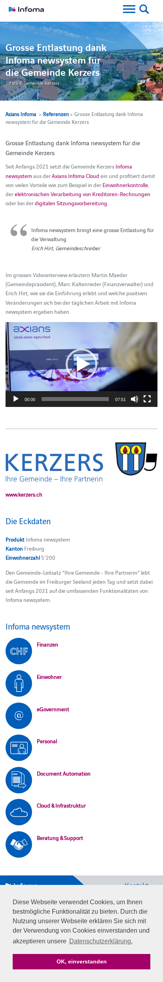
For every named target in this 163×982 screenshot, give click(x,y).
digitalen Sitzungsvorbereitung (71, 203)
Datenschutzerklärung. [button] (101, 941)
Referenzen (56, 113)
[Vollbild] (147, 399)
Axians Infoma (21, 113)
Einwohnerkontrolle (125, 185)
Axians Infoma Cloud (75, 176)
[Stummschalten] (134, 399)
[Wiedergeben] (16, 399)
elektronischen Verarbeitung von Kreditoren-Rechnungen (82, 194)
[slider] (75, 399)
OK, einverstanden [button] (82, 961)
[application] (81, 364)
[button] (81, 364)
